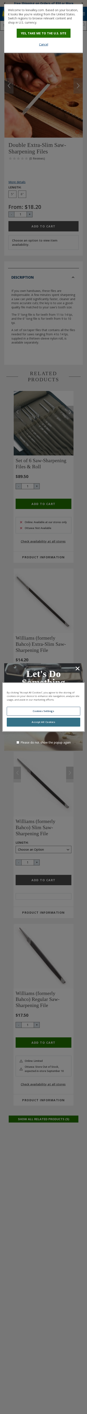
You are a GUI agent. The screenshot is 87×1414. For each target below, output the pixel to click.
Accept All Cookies (43, 722)
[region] (43, 707)
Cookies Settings (43, 711)
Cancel (43, 44)
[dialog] (43, 28)
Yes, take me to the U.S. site (43, 33)
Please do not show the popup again (45, 742)
